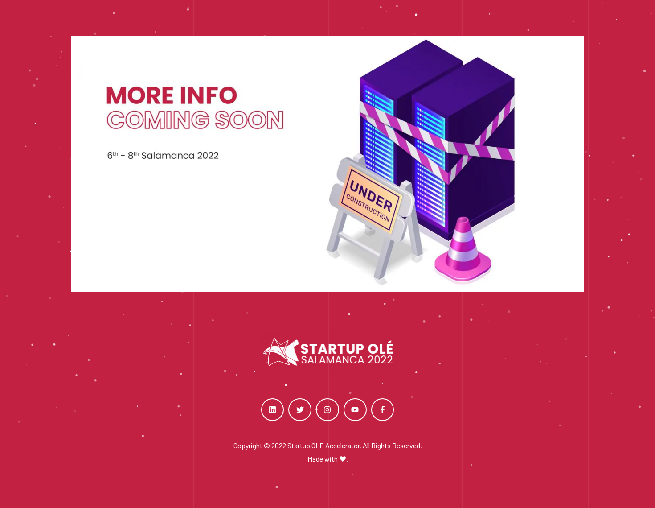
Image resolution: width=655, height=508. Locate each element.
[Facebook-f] (382, 409)
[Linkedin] (272, 409)
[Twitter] (299, 409)
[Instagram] (327, 409)
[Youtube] (355, 409)
